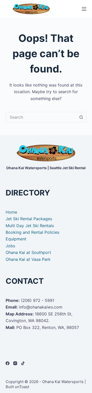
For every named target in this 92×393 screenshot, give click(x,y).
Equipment (16, 238)
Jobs (10, 245)
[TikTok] (23, 363)
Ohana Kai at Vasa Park (28, 259)
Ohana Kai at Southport (28, 252)
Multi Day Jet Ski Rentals (30, 225)
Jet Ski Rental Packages (29, 218)
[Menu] (84, 9)
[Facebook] (7, 363)
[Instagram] (15, 363)
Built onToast (17, 386)
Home (11, 212)
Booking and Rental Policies (32, 232)
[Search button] (81, 117)
